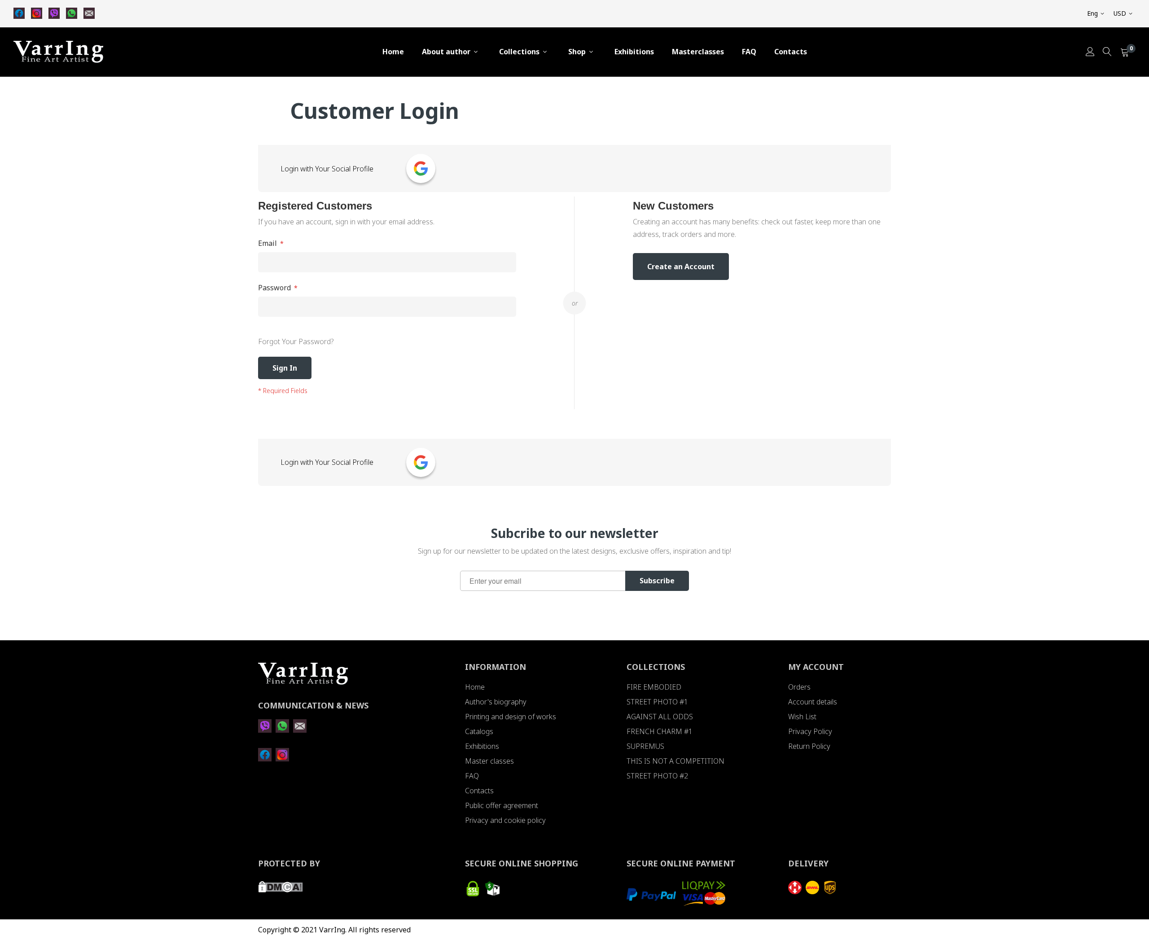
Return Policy (809, 746)
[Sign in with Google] (420, 168)
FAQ (749, 52)
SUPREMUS (645, 746)
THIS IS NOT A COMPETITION (675, 761)
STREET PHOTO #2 (657, 776)
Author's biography (495, 702)
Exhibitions (634, 52)
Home (393, 52)
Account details (812, 702)
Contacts (790, 52)
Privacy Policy (810, 731)
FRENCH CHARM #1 (660, 731)
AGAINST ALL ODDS (660, 716)
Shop (577, 52)
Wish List (802, 716)
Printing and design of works (510, 716)
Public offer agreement (501, 805)
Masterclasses (698, 52)
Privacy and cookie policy (505, 820)
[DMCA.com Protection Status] (280, 890)
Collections (519, 52)
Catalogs (479, 731)
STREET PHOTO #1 (657, 702)
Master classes (489, 761)
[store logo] (58, 52)
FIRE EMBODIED (654, 687)
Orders (799, 687)
